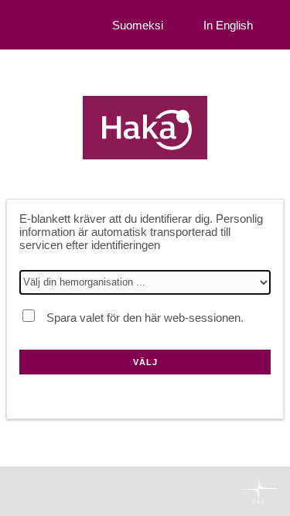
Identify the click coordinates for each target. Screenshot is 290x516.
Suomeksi (137, 25)
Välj (145, 362)
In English (228, 25)
